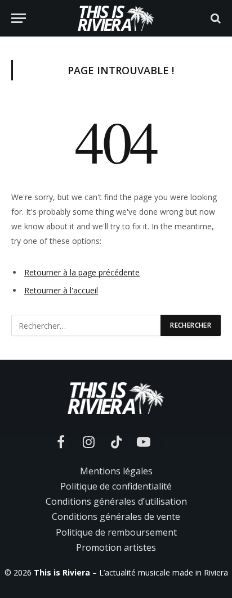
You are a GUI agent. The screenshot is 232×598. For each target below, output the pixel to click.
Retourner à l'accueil (61, 290)
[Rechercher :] (86, 325)
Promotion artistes (116, 547)
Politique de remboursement (116, 532)
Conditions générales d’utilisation (116, 501)
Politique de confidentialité (116, 486)
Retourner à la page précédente (82, 272)
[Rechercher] (214, 18)
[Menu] (18, 18)
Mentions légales (116, 471)
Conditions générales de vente (116, 516)
